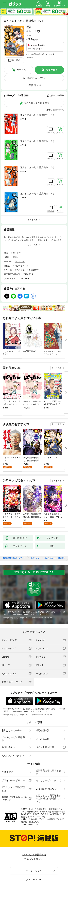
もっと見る (57, 368)
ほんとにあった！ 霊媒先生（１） (37, 115)
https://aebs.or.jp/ (30, 824)
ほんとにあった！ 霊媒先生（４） (37, 193)
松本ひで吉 (31, 31)
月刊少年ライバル (21, 266)
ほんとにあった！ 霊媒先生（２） (37, 141)
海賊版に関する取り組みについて (14, 798)
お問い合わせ (9, 747)
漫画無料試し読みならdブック (14, 558)
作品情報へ (32, 85)
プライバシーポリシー (13, 780)
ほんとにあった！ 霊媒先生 (27, 270)
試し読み (16, 60)
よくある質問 (43, 738)
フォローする (38, 31)
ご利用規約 (7, 772)
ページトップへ (34, 870)
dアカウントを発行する (34, 854)
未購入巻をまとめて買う (36, 102)
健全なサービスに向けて (48, 780)
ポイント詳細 (34, 49)
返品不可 (29, 57)
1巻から (49, 110)
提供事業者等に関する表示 (48, 772)
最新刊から (59, 110)
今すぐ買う (52, 69)
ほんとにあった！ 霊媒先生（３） (37, 167)
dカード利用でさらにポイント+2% (39, 54)
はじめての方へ (14, 730)
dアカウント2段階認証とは (13, 789)
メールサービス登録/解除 (13, 739)
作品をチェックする (36, 78)
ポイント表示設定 (45, 747)
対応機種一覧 (43, 730)
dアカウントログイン (13, 755)
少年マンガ (20, 261)
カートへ (21, 69)
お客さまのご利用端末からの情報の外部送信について (48, 798)
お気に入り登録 (57, 95)
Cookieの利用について (47, 788)
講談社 (16, 257)
